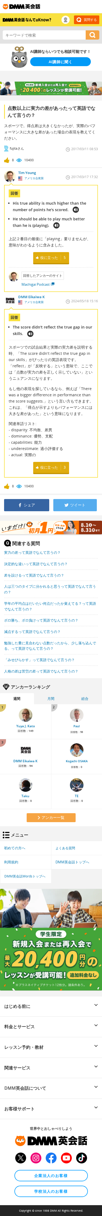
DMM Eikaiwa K (25, 761)
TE (77, 796)
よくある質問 (65, 848)
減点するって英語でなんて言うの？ (32, 631)
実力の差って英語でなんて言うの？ (32, 552)
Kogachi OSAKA (77, 761)
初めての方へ (14, 847)
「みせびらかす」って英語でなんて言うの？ (39, 659)
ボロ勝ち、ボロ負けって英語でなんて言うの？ (41, 620)
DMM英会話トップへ (72, 862)
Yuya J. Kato (25, 726)
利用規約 (11, 862)
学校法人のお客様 (51, 1191)
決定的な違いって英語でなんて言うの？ (36, 563)
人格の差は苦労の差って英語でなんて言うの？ (41, 671)
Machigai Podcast (35, 284)
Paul (76, 726)
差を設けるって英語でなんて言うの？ (34, 575)
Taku (25, 796)
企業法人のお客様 (51, 1175)
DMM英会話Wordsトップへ (24, 876)
